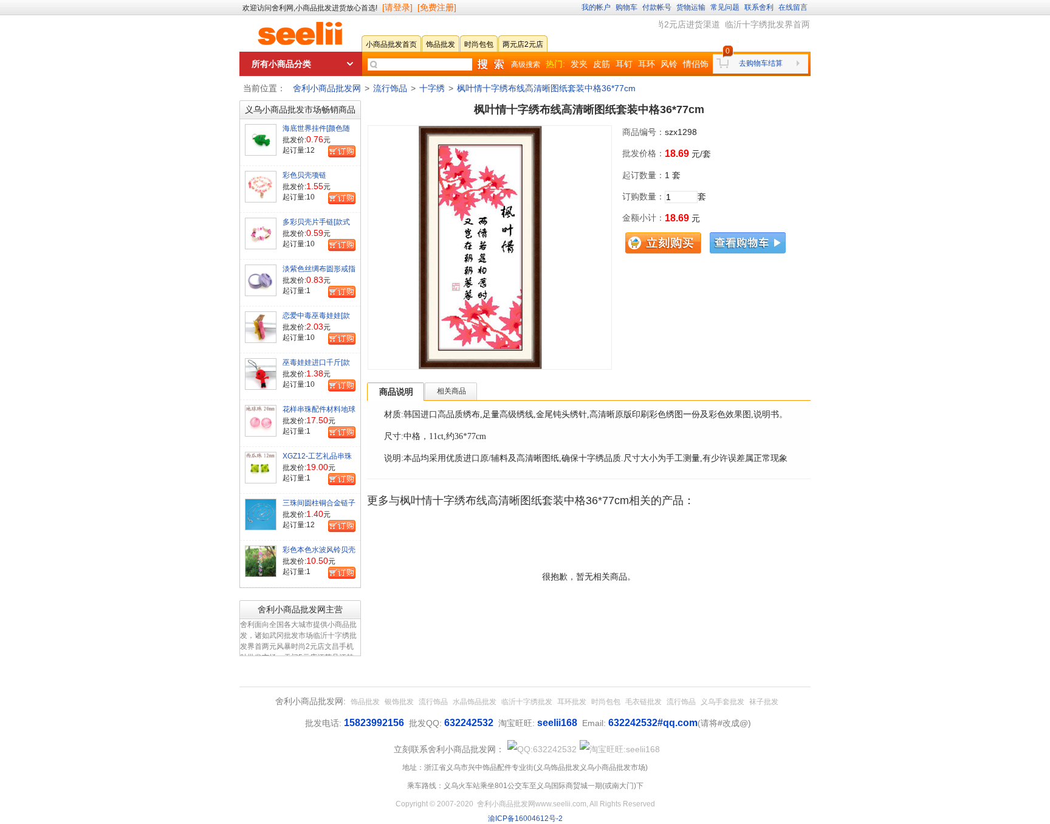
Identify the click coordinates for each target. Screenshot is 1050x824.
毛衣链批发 (643, 702)
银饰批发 (399, 702)
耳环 (646, 64)
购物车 (626, 7)
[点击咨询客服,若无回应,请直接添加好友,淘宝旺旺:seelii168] (620, 749)
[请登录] (397, 7)
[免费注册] (436, 7)
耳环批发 (571, 702)
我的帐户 (596, 7)
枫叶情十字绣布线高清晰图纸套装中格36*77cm (546, 88)
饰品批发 (365, 702)
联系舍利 (759, 7)
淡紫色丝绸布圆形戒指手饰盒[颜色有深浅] (319, 274)
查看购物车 (748, 243)
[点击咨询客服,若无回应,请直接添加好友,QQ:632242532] (542, 749)
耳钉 (624, 64)
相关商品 (451, 391)
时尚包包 (605, 702)
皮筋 (601, 64)
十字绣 (432, 88)
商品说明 (396, 391)
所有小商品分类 (281, 64)
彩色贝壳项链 (304, 175)
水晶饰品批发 (474, 702)
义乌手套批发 (722, 702)
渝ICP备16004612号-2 (525, 818)
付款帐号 (656, 7)
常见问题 (724, 7)
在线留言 (793, 7)
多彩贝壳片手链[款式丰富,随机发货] (316, 227)
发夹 (579, 64)
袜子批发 (763, 702)
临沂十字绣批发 (526, 702)
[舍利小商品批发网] (300, 33)
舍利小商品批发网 (327, 88)
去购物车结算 (761, 63)
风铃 (669, 64)
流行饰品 (390, 88)
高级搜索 (525, 64)
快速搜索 (490, 64)
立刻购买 (663, 243)
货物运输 (690, 7)
